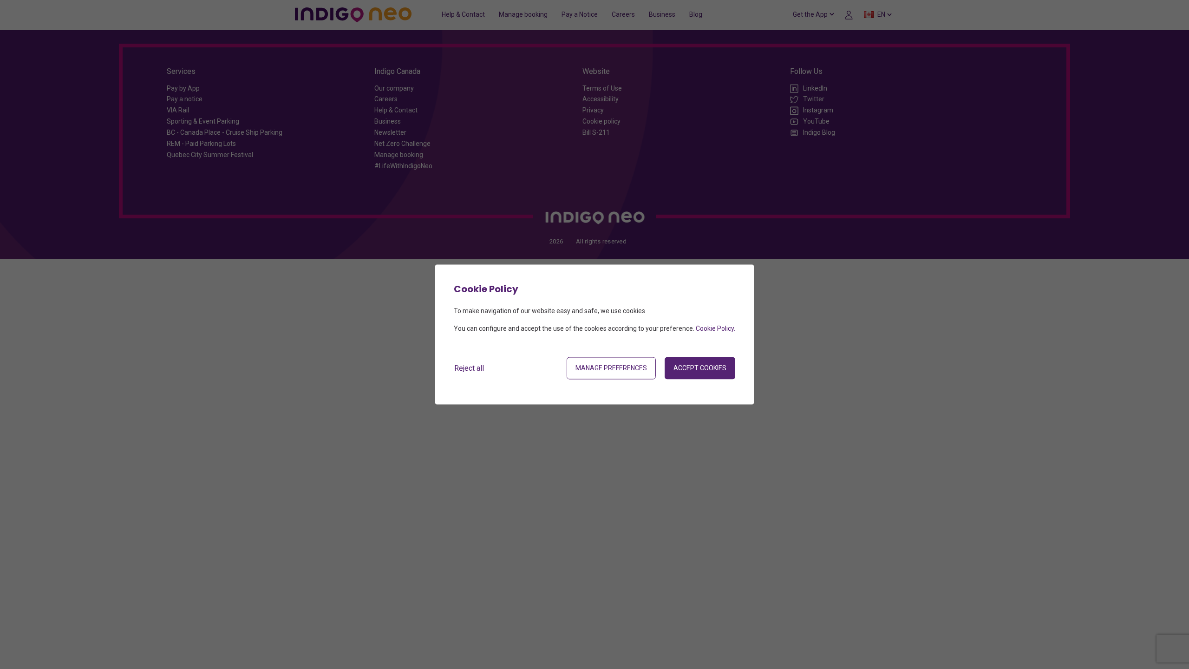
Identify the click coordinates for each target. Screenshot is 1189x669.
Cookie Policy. (715, 328)
